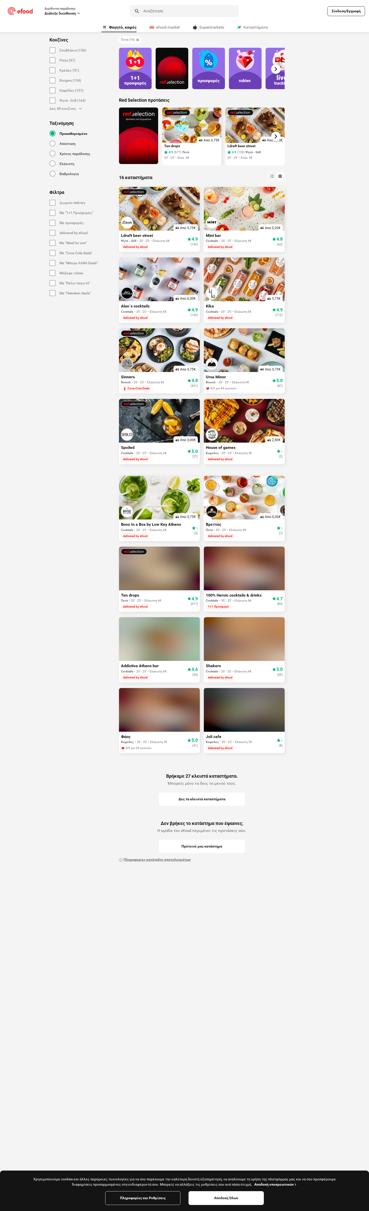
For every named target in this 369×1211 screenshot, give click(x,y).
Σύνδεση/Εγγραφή (346, 11)
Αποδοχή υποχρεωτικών (274, 1184)
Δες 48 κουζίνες (62, 109)
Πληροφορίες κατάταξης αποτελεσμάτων (157, 860)
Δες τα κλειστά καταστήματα (201, 799)
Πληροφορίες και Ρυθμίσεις (143, 1198)
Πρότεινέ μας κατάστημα (201, 846)
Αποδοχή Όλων (226, 1198)
